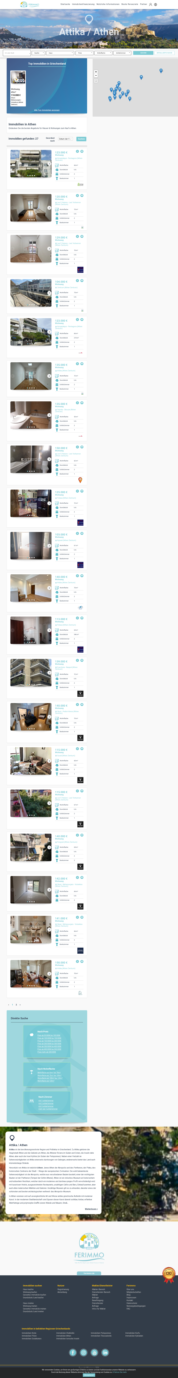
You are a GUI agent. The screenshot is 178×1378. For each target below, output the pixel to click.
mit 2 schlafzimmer (46, 1103)
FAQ (128, 1309)
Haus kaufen (28, 1289)
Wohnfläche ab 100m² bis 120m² (50, 1078)
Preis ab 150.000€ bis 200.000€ (49, 1041)
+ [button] (96, 71)
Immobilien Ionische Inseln (67, 1338)
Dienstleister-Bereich (101, 1292)
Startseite (65, 4)
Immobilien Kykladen (134, 1336)
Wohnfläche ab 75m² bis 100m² (50, 1075)
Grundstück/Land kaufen (33, 1297)
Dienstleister (97, 1303)
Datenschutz (132, 1303)
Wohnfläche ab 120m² (46, 1081)
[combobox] (17, 53)
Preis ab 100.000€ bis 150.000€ (49, 1038)
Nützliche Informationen (108, 4)
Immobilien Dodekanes (31, 1338)
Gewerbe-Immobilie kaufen (34, 1295)
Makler (95, 1295)
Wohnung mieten (30, 1306)
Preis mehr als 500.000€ (47, 1052)
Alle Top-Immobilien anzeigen (47, 110)
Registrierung (63, 1289)
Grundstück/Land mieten (33, 1311)
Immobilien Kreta (29, 1333)
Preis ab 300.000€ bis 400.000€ (49, 1046)
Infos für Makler (99, 1309)
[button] (155, 4)
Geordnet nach (50, 139)
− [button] (96, 75)
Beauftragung (97, 1300)
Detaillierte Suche (164, 53)
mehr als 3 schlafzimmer (48, 1109)
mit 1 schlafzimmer (46, 1101)
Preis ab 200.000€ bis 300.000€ (49, 1044)
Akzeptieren (89, 1375)
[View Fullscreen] (96, 81)
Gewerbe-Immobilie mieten (34, 1309)
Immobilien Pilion (29, 1336)
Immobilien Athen (63, 1336)
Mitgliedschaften (134, 1292)
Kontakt (130, 1300)
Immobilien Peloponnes (101, 1333)
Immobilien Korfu (132, 1333)
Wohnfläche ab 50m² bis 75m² (49, 1073)
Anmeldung (62, 1292)
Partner (143, 4)
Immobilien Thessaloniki (101, 1336)
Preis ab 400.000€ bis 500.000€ (49, 1049)
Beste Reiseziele (129, 4)
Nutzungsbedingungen (136, 1306)
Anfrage (95, 1297)
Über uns (130, 1289)
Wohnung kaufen (30, 1292)
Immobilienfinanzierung (83, 4)
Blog (128, 1295)
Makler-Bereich (98, 1289)
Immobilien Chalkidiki (65, 1333)
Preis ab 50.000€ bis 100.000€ (49, 1035)
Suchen (143, 53)
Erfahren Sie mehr (120, 1372)
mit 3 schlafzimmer (46, 1106)
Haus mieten (28, 1303)
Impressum (131, 1297)
